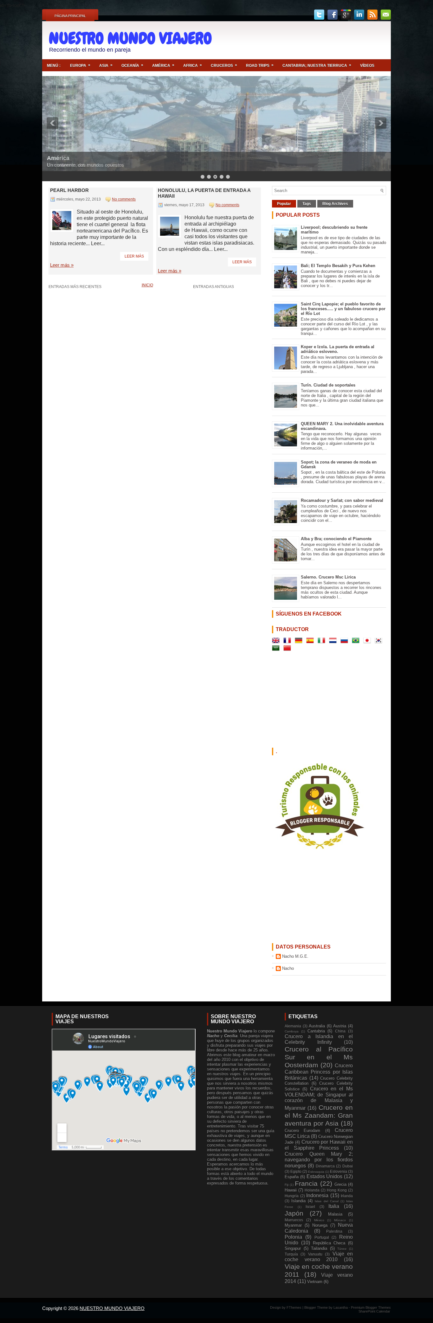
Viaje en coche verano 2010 (319, 1256)
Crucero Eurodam (302, 1130)
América (163, 65)
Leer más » (62, 265)
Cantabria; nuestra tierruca (316, 65)
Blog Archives (335, 203)
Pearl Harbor (69, 190)
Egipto (295, 1171)
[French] (288, 641)
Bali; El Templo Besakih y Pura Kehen (338, 265)
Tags (306, 203)
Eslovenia (338, 1171)
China (340, 1031)
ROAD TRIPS (260, 65)
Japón (294, 1213)
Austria (339, 1026)
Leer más (134, 256)
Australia (317, 1026)
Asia (106, 65)
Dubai (347, 1166)
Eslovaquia (316, 1171)
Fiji (286, 1184)
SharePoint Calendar (374, 1311)
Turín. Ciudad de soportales (328, 385)
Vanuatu (315, 1254)
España (292, 1176)
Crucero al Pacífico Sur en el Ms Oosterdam (319, 1057)
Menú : (54, 65)
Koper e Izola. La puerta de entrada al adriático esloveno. (337, 349)
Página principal (70, 16)
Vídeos (367, 65)
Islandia (298, 1200)
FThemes (294, 1307)
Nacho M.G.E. (295, 956)
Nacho (288, 968)
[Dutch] (334, 641)
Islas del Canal (326, 1201)
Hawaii (291, 1190)
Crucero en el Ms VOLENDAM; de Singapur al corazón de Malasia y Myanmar (319, 1098)
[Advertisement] (312, 40)
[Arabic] (277, 649)
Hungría (292, 1196)
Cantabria (316, 1031)
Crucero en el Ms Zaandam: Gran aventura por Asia (319, 1115)
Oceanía (132, 65)
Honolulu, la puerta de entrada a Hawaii (204, 193)
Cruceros (224, 65)
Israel (310, 1207)
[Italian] (323, 641)
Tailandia (319, 1248)
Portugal (321, 1237)
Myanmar (293, 1225)
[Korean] (380, 641)
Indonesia (317, 1195)
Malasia (335, 1214)
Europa (80, 65)
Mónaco (340, 1220)
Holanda (312, 1190)
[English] (277, 641)
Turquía (291, 1254)
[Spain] (311, 641)
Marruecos (294, 1220)
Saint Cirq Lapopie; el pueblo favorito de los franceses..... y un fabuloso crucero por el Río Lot (343, 309)
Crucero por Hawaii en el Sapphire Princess (319, 1145)
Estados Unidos (325, 1176)
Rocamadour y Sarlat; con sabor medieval (342, 500)
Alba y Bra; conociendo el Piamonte (336, 538)
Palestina (334, 1231)
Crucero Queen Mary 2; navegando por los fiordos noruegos (319, 1159)
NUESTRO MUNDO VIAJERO (130, 38)
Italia (333, 1206)
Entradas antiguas (213, 286)
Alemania (293, 1026)
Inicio (147, 285)
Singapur (293, 1248)
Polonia (293, 1237)
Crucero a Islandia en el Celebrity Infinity (319, 1039)
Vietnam (314, 1281)
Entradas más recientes (74, 286)
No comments (124, 199)
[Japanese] (368, 641)
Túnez (341, 1248)
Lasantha (341, 1307)
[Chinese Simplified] (288, 649)
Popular (284, 203)
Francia (306, 1183)
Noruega (319, 1225)
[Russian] (345, 641)
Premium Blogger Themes (371, 1307)
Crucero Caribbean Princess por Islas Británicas (319, 1072)
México (319, 1220)
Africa (192, 65)
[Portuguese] (357, 641)
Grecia (340, 1184)
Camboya (292, 1031)
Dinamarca (325, 1166)
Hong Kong (337, 1190)
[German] (300, 641)
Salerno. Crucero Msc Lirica (328, 577)
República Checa (329, 1243)
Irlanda (347, 1196)
